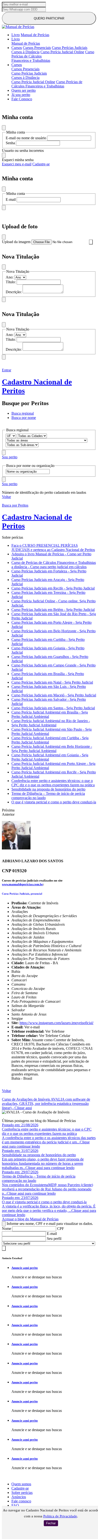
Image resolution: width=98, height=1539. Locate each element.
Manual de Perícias (35, 35)
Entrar (6, 370)
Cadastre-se (41, 164)
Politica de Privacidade (60, 1516)
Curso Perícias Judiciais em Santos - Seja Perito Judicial (53, 708)
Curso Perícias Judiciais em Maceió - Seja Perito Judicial (53, 695)
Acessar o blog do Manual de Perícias (30, 1219)
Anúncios (18, 1497)
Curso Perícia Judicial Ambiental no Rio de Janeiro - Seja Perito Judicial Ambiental (50, 723)
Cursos (16, 48)
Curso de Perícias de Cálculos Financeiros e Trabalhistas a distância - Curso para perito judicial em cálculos (53, 565)
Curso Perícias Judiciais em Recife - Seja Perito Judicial (53, 588)
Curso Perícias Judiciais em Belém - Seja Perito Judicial (53, 610)
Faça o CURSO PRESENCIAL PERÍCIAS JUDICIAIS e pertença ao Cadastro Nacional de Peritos (53, 547)
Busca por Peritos (15, 505)
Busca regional (22, 413)
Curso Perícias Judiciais (69, 48)
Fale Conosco (21, 99)
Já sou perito (20, 95)
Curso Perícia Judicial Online (62, 52)
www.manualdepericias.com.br (22, 884)
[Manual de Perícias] (18, 27)
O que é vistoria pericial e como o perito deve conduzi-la (53, 802)
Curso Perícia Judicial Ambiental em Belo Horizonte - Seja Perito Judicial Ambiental (51, 748)
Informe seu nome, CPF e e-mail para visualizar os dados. (50, 1224)
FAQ (15, 1505)
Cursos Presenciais (37, 48)
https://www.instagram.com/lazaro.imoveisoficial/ (56, 1023)
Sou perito (9, 457)
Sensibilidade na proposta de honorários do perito (48, 789)
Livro (15, 35)
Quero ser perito (23, 90)
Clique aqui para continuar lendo (49, 1168)
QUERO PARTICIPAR (49, 18)
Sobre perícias (22, 1493)
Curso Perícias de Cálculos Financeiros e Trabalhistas (46, 84)
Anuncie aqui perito (24, 1268)
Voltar (6, 497)
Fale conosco (21, 1501)
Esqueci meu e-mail (16, 164)
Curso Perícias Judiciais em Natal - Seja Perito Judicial (52, 682)
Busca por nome (23, 418)
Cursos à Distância (25, 52)
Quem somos (21, 1484)
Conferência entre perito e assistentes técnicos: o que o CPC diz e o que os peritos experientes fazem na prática (53, 783)
